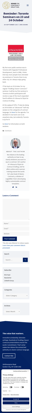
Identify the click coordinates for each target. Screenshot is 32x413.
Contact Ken (9, 356)
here (13, 112)
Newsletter (7, 278)
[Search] (25, 260)
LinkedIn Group (9, 281)
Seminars (8, 131)
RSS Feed (7, 275)
